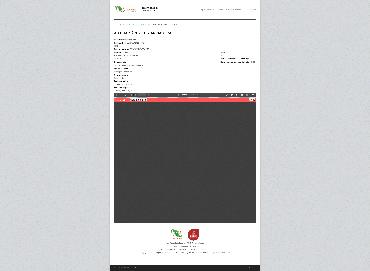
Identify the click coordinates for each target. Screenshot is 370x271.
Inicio (116, 25)
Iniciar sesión (250, 9)
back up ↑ (252, 268)
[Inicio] (141, 13)
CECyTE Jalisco (233, 9)
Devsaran (138, 268)
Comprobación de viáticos (210, 9)
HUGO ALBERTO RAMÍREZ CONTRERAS (135, 25)
